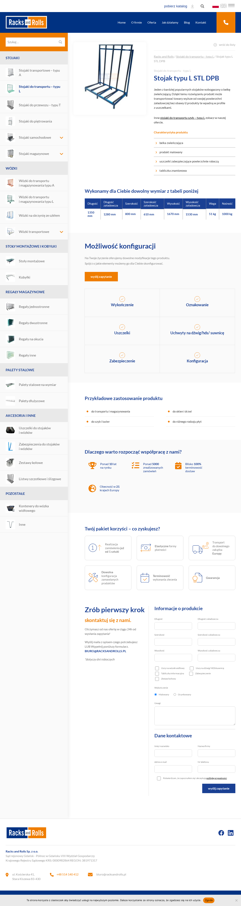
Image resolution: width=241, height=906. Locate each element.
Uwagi (157, 703)
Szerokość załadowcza (209, 634)
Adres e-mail (160, 762)
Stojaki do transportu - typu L (195, 56)
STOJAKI (13, 58)
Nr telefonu (203, 762)
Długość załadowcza (208, 619)
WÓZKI (11, 168)
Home (122, 22)
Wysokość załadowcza (209, 650)
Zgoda (209, 900)
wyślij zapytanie (101, 276)
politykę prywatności (216, 778)
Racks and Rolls (164, 56)
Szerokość (159, 634)
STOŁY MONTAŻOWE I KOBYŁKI (31, 246)
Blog (187, 22)
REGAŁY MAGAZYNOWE (25, 292)
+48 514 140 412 (67, 874)
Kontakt (200, 22)
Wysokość (159, 650)
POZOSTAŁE (15, 493)
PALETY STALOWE (20, 370)
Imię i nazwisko (161, 746)
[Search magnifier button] (60, 42)
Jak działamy (170, 22)
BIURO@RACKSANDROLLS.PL (105, 651)
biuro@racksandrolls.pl (111, 874)
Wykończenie (161, 687)
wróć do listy (227, 44)
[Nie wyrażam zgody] (236, 900)
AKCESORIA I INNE (21, 415)
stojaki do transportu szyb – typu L (182, 117)
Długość (158, 619)
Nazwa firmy (204, 746)
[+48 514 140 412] (226, 22)
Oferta (151, 22)
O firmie (136, 22)
